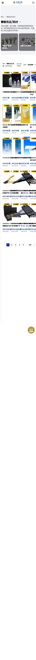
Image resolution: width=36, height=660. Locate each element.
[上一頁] (4, 244)
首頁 (2, 17)
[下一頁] (34, 244)
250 (30, 245)
